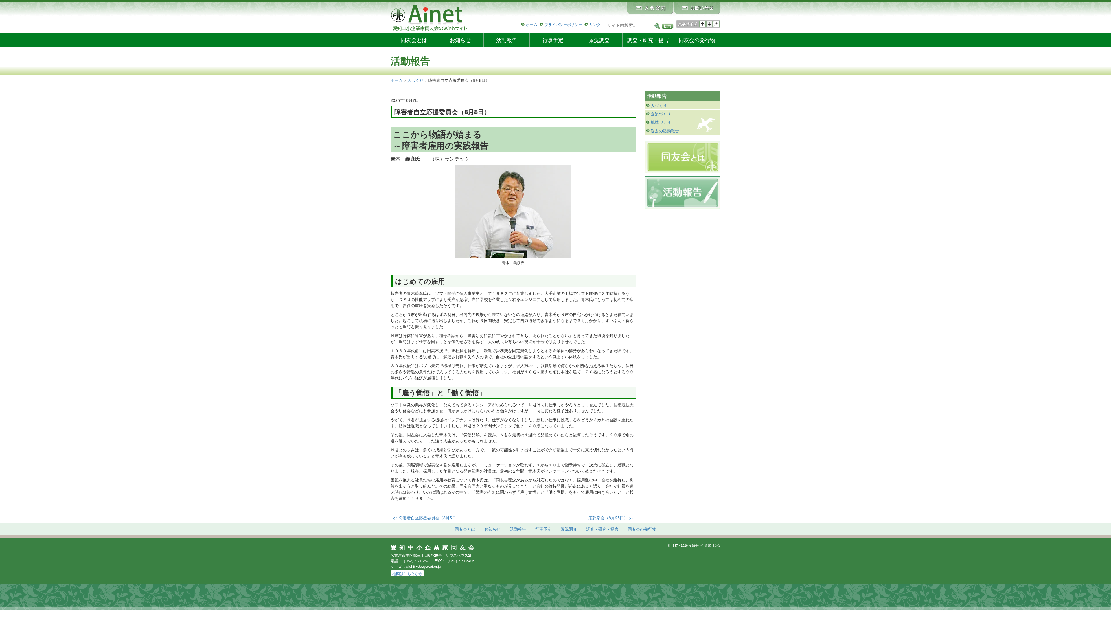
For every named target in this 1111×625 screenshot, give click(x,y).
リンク (595, 24)
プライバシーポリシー (563, 24)
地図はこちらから (407, 573)
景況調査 (599, 39)
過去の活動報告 (665, 130)
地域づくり (661, 122)
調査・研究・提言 (648, 39)
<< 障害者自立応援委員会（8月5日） (426, 518)
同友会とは (414, 39)
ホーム (531, 24)
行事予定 (552, 39)
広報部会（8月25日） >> (611, 518)
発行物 (697, 39)
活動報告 (506, 39)
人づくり (659, 105)
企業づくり (661, 114)
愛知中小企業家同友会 (434, 547)
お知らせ (460, 39)
